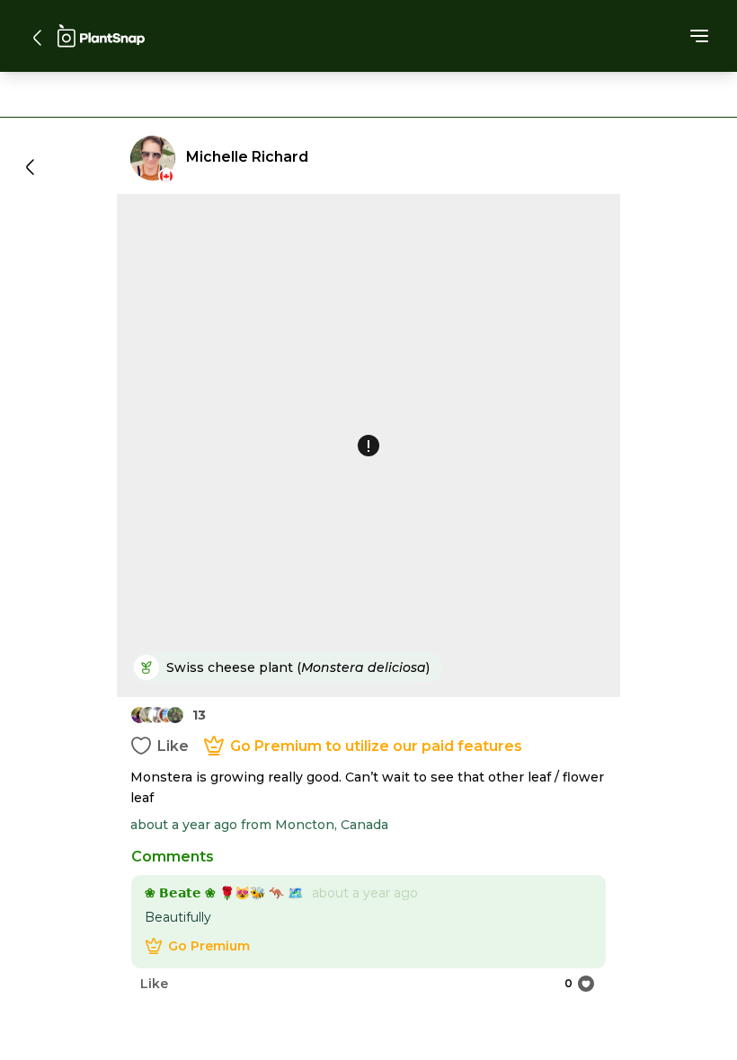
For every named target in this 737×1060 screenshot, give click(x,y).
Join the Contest (368, 736)
